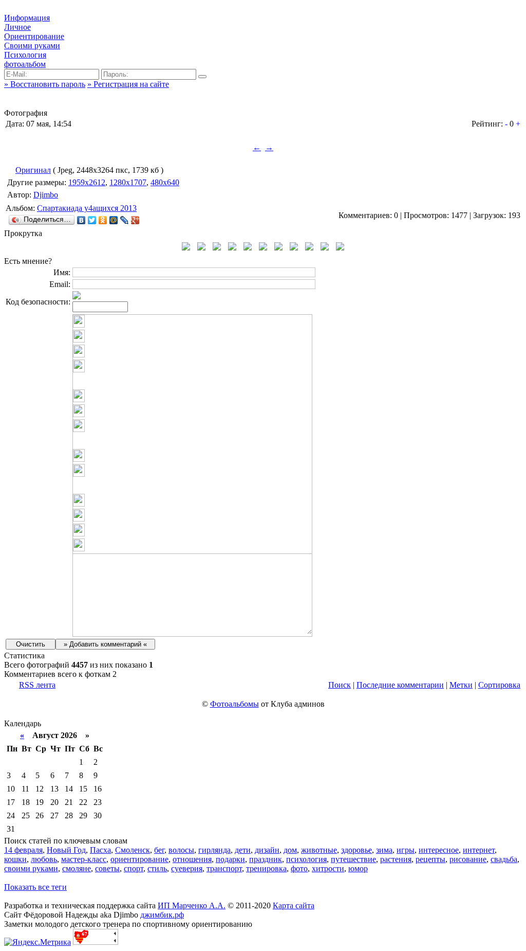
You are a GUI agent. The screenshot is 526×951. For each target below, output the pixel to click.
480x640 (165, 182)
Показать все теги (35, 887)
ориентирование (139, 859)
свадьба (504, 859)
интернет (479, 850)
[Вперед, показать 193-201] (340, 247)
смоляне (76, 868)
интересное (439, 850)
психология (306, 859)
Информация (27, 17)
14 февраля (23, 850)
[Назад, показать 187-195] (186, 247)
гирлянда (214, 850)
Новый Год (66, 850)
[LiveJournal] (124, 220)
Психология (25, 54)
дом (290, 850)
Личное (17, 27)
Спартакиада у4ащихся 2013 (87, 208)
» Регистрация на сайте (128, 84)
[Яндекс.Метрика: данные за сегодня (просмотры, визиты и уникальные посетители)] (37, 942)
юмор (358, 868)
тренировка (266, 868)
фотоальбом (25, 64)
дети (243, 850)
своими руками (31, 868)
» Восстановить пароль (44, 84)
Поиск (339, 684)
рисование (467, 859)
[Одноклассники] (103, 220)
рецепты (430, 859)
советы (107, 868)
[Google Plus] (135, 220)
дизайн (267, 850)
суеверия (186, 868)
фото (299, 868)
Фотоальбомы (234, 703)
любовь (44, 859)
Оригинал (33, 170)
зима (384, 850)
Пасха (100, 850)
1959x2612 (86, 182)
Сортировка (499, 684)
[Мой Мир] (113, 220)
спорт (133, 868)
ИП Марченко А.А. (192, 905)
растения (395, 859)
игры (406, 850)
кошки (15, 859)
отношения (192, 859)
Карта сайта (293, 905)
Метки (461, 684)
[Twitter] (92, 220)
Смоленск (132, 850)
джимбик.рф (162, 914)
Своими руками (32, 45)
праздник (265, 859)
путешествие (353, 859)
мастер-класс (83, 859)
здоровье (356, 850)
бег (159, 850)
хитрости (328, 868)
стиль (157, 868)
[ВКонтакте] (81, 220)
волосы (181, 850)
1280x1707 (127, 182)
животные (319, 850)
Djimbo (45, 194)
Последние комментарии (400, 684)
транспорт (224, 868)
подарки (230, 859)
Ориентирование (34, 36)
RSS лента (37, 684)
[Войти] (202, 76)
